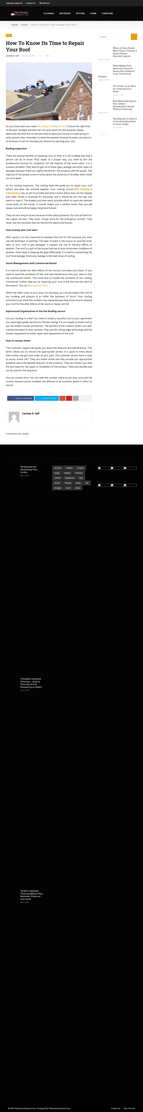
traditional (69, 478)
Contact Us (30, 3)
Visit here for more (38, 285)
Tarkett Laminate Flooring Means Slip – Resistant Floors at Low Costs (32, 894)
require (69, 468)
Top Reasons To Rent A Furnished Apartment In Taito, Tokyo (125, 121)
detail (77, 488)
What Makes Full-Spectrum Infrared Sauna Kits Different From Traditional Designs (116, 71)
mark (68, 488)
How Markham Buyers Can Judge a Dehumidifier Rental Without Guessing (124, 105)
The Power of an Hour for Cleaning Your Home (124, 89)
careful (57, 478)
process (57, 468)
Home (93, 13)
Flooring (49, 13)
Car (87, 483)
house (57, 483)
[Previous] (100, 133)
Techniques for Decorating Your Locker (28, 469)
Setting (68, 483)
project (80, 468)
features (79, 473)
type (81, 478)
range (56, 473)
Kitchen (80, 13)
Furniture (107, 13)
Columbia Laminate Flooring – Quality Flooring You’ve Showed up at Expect (31, 682)
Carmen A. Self (12, 56)
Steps (78, 483)
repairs (67, 473)
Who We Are (45, 3)
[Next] (105, 133)
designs (57, 488)
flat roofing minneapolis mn (51, 126)
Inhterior (64, 13)
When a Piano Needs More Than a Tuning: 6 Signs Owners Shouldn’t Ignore (125, 52)
